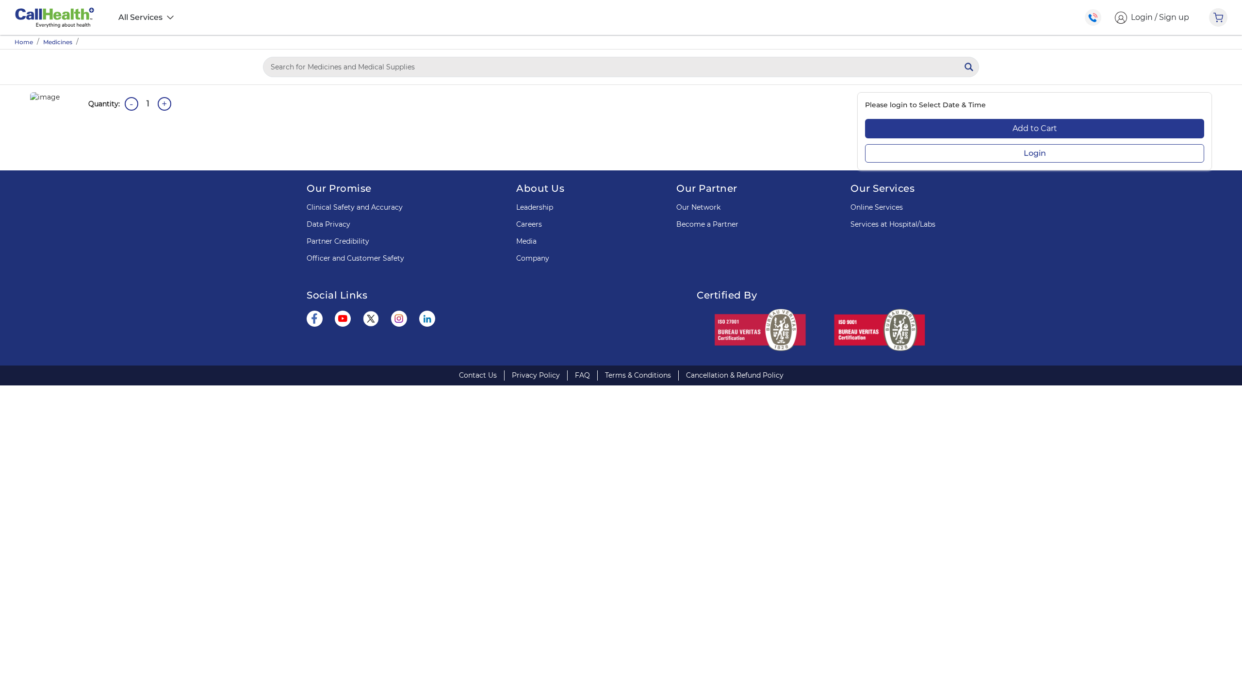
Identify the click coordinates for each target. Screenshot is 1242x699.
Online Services (876, 207)
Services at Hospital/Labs (892, 224)
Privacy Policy (536, 375)
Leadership (534, 207)
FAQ (582, 375)
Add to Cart (1035, 128)
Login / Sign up (1158, 17)
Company (532, 258)
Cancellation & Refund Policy (735, 375)
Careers (529, 224)
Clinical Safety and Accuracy (355, 207)
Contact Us (478, 375)
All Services (141, 17)
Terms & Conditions (638, 375)
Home (24, 42)
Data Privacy (328, 224)
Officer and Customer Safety (355, 258)
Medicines (57, 42)
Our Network (698, 207)
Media (526, 241)
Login (1035, 153)
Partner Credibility (338, 241)
